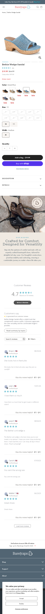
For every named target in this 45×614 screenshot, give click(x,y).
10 (6, 124)
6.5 (30, 112)
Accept (21, 598)
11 (14, 124)
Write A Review (22, 303)
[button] (3, 7)
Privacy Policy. (20, 593)
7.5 (6, 118)
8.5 (22, 118)
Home (4, 12)
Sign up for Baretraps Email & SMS (21, 546)
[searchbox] (13, 339)
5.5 (14, 112)
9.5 (38, 118)
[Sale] (5, 90)
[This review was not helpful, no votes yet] (38, 377)
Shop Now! (37, 2)
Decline (21, 604)
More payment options (22, 168)
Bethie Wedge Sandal (13, 12)
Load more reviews (22, 526)
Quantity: (6, 144)
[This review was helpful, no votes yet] (35, 377)
